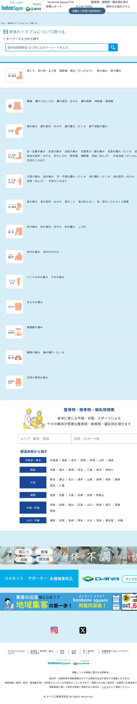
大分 (89, 520)
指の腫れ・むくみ (99, 176)
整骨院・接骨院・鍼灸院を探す (42, 652)
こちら (105, 686)
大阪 (71, 495)
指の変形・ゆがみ (123, 176)
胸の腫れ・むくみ (53, 352)
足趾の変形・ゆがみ (39, 156)
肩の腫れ (116, 70)
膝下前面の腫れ (98, 126)
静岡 (117, 479)
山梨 (89, 479)
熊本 (80, 520)
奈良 (89, 495)
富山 (62, 479)
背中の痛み (33, 252)
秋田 (92, 460)
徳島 (99, 504)
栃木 (62, 469)
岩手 (74, 460)
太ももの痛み (35, 302)
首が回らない (86, 201)
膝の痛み (32, 126)
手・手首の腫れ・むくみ (71, 176)
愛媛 (117, 504)
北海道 (54, 460)
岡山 (71, 504)
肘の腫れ (70, 226)
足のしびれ (60, 156)
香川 (108, 504)
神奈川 (109, 469)
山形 (101, 460)
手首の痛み (33, 176)
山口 (89, 504)
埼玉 (80, 469)
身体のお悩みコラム (118, 6)
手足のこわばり (36, 160)
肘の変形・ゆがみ (51, 226)
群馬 (71, 469)
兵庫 (80, 495)
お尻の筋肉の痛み (37, 377)
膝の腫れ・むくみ (75, 126)
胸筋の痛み (33, 352)
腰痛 (29, 101)
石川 (71, 479)
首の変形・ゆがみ (51, 201)
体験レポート (54, 6)
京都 (62, 495)
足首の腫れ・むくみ (120, 151)
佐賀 (62, 520)
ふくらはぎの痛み (37, 277)
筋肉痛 (109, 101)
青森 (64, 460)
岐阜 (108, 479)
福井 (80, 479)
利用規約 (74, 652)
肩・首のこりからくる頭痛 (113, 201)
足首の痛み (55, 151)
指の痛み (48, 176)
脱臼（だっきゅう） (82, 70)
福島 (111, 460)
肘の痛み (32, 226)
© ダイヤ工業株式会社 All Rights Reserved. (68, 696)
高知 (52, 510)
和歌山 (100, 495)
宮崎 (99, 520)
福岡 (52, 520)
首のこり (70, 201)
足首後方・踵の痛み (93, 151)
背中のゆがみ (51, 252)
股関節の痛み (35, 327)
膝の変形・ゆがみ (51, 126)
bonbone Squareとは (16, 652)
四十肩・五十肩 (47, 70)
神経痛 (98, 101)
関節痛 (63, 70)
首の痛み (32, 201)
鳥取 (52, 504)
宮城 (83, 460)
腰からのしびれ (44, 101)
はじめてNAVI (84, 6)
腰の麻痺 (86, 101)
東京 (99, 469)
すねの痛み (57, 277)
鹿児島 (109, 520)
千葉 (89, 469)
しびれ (82, 226)
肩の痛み (102, 70)
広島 (80, 504)
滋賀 (52, 495)
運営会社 (62, 652)
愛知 (52, 485)
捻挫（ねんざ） (101, 156)
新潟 (52, 479)
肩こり (31, 70)
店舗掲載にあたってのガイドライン (115, 652)
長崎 (71, 520)
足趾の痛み (71, 151)
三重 (62, 485)
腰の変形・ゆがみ (67, 101)
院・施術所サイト (88, 652)
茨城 (52, 469)
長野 (99, 479)
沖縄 (120, 520)
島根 (62, 504)
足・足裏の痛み (36, 151)
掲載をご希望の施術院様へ (87, 11)
